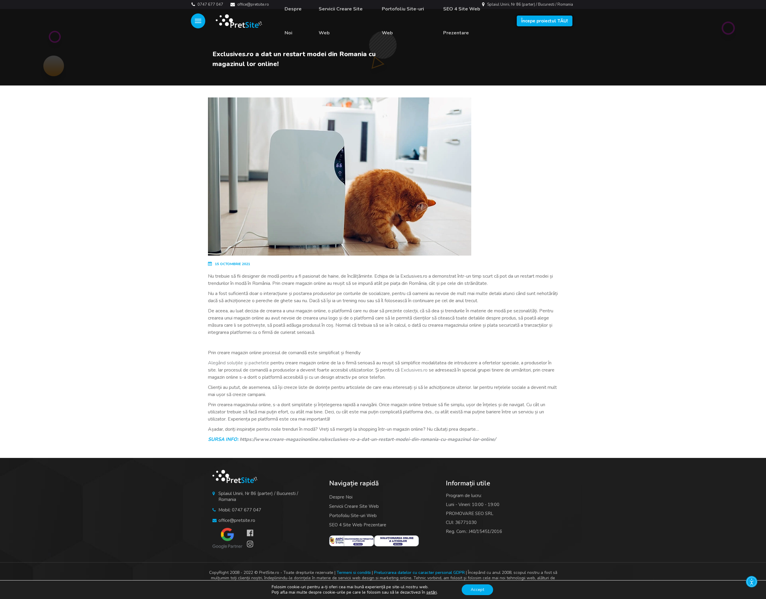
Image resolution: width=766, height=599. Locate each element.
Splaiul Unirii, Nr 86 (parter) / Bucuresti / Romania (529, 4)
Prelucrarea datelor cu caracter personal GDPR (419, 572)
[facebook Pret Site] (253, 533)
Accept (477, 589)
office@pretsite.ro (252, 4)
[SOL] (396, 540)
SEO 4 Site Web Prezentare (461, 21)
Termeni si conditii (354, 572)
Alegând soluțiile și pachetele (238, 363)
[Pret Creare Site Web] (236, 21)
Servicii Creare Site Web (341, 21)
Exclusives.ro (414, 370)
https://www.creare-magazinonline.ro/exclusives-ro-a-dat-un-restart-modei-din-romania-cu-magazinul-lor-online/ (368, 439)
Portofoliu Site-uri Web (403, 21)
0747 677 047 (210, 4)
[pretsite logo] (234, 476)
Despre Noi (293, 21)
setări (431, 592)
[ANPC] (351, 540)
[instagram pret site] (253, 544)
